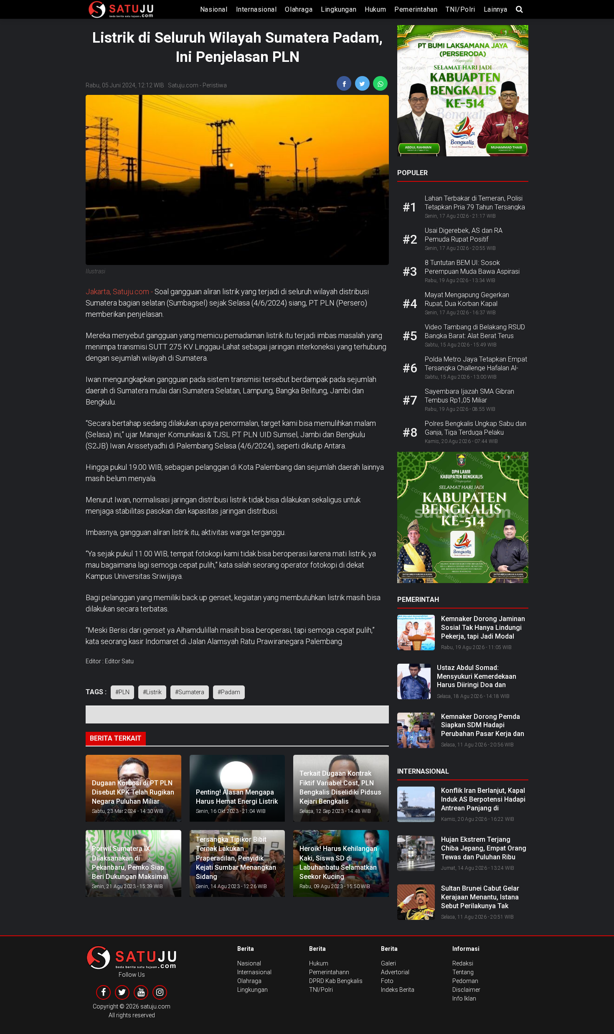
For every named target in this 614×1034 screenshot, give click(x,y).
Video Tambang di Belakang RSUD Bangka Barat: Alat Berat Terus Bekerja (475, 336)
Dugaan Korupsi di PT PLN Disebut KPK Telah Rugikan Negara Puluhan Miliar (133, 792)
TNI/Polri (460, 9)
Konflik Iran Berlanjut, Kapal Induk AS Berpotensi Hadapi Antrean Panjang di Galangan (483, 803)
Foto (387, 981)
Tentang (463, 972)
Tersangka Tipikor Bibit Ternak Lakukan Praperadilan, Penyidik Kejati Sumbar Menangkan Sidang (236, 858)
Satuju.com (183, 85)
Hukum (375, 9)
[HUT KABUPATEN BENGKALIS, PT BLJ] (462, 93)
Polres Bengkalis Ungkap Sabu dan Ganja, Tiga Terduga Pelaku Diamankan (475, 432)
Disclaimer (466, 989)
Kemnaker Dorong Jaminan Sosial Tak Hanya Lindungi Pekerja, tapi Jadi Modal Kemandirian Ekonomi (483, 632)
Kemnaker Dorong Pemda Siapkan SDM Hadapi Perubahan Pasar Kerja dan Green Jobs (482, 729)
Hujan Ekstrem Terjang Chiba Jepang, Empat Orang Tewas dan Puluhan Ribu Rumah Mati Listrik (483, 852)
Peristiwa (215, 85)
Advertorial (395, 972)
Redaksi (462, 963)
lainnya (495, 9)
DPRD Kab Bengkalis (336, 981)
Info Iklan (464, 998)
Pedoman (465, 981)
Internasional (256, 9)
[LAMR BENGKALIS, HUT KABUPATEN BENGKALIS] (462, 520)
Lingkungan (338, 9)
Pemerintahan (415, 9)
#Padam (229, 692)
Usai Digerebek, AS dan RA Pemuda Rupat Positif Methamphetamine (463, 239)
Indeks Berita (397, 989)
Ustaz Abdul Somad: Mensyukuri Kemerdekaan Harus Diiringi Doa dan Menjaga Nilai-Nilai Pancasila (481, 681)
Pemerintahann (329, 972)
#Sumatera (189, 692)
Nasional (214, 9)
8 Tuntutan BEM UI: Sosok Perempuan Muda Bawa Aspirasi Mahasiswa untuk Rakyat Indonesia (476, 271)
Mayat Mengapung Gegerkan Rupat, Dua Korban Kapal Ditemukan (467, 303)
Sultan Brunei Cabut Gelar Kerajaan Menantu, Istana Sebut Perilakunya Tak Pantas (480, 901)
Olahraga (298, 9)
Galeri (388, 963)
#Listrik (152, 692)
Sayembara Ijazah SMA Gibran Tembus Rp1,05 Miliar (469, 395)
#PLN (122, 692)
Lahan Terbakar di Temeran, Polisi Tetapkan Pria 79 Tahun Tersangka (475, 202)
